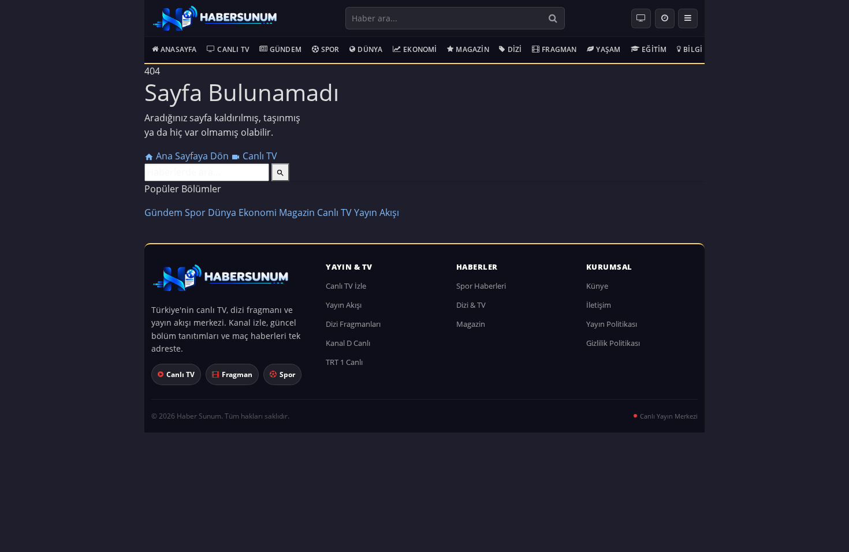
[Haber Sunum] (214, 18)
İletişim (598, 305)
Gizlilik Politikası (613, 343)
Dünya (370, 49)
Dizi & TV (471, 305)
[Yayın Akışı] (665, 18)
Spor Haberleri (481, 286)
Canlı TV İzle (346, 286)
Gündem (285, 49)
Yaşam (608, 49)
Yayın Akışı (376, 212)
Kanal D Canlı (348, 343)
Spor (330, 49)
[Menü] (688, 18)
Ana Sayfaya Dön (192, 156)
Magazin (472, 49)
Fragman (559, 49)
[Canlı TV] (641, 18)
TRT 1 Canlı (344, 362)
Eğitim (654, 49)
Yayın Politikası (611, 324)
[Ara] (553, 18)
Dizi (515, 49)
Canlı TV (233, 49)
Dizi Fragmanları (353, 324)
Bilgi (692, 49)
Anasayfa (179, 49)
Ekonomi (420, 49)
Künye (597, 286)
